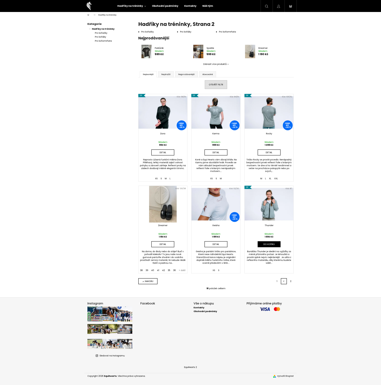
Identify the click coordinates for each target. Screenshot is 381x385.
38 (141, 270)
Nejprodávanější (186, 74)
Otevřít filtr (216, 84)
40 (152, 270)
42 (163, 270)
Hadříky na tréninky (103, 28)
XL (270, 178)
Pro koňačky (101, 32)
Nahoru (149, 281)
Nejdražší (166, 74)
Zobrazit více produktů (215, 64)
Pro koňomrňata (103, 40)
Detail (163, 152)
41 (158, 270)
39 (147, 270)
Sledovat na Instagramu (112, 355)
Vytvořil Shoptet (285, 376)
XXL (276, 178)
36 (174, 270)
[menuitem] (131, 6)
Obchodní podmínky (205, 311)
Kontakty (199, 308)
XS (156, 178)
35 (169, 270)
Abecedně (207, 74)
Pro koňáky (100, 36)
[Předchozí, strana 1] (284, 281)
